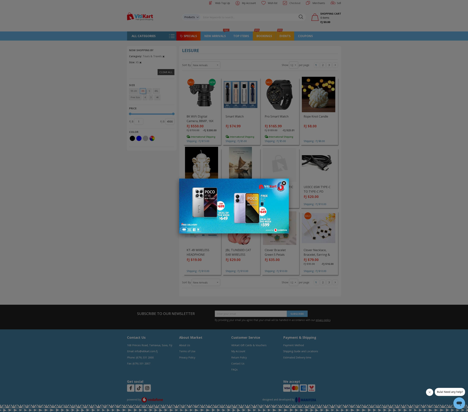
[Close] (283, 183)
